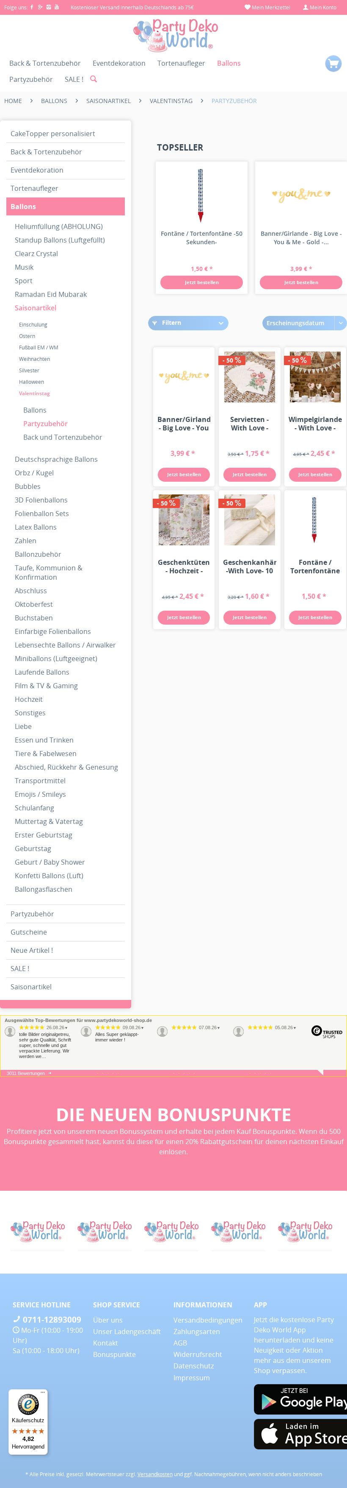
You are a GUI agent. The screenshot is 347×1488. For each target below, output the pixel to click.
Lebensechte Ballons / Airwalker (65, 645)
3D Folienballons (41, 500)
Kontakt (105, 1343)
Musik (24, 267)
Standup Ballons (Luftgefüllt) (60, 240)
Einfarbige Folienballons (53, 631)
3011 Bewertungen (26, 1073)
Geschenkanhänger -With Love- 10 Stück (249, 566)
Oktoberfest (34, 604)
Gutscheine (29, 932)
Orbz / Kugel (34, 472)
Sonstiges (30, 712)
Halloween (31, 381)
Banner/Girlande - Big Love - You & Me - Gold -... (301, 237)
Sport (24, 280)
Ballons (23, 206)
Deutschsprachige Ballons (56, 459)
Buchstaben (34, 618)
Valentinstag (34, 393)
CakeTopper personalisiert (53, 133)
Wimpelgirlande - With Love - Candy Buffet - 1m (315, 423)
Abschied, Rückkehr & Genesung (66, 767)
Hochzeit (29, 699)
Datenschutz (194, 1366)
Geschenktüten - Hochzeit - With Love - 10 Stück (184, 566)
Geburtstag (33, 848)
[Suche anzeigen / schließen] (93, 79)
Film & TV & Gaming (46, 685)
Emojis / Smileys (40, 794)
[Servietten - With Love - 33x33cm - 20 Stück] (249, 377)
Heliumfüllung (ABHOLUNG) (59, 226)
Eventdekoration (37, 170)
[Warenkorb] (333, 63)
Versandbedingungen (208, 1320)
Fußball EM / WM (38, 347)
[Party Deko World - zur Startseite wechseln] (175, 36)
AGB (180, 1343)
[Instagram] (50, 7)
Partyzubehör (45, 423)
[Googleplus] (42, 7)
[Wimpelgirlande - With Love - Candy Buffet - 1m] (315, 377)
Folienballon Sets (42, 513)
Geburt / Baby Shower (50, 862)
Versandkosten (155, 1474)
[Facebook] (33, 7)
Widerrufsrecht (198, 1354)
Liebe (23, 726)
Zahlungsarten (197, 1331)
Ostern (27, 336)
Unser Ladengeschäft (127, 1331)
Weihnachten (34, 359)
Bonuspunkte (114, 1354)
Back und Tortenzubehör (62, 437)
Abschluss (31, 590)
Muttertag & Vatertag (49, 821)
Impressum (192, 1377)
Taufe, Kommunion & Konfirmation (49, 572)
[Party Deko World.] (38, 1232)
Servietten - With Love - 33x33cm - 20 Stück (250, 423)
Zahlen (25, 540)
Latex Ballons (36, 527)
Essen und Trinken (44, 740)
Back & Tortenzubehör (46, 151)
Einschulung (33, 324)
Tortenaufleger (34, 188)
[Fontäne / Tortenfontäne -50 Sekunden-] (201, 195)
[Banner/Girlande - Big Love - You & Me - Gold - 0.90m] (301, 195)
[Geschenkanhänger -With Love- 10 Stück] (249, 519)
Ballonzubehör (38, 554)
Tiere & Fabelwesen (46, 753)
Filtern (170, 322)
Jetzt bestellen (202, 282)
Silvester (29, 370)
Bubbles (28, 486)
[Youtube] (57, 7)
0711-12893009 (51, 1319)
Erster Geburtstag (43, 835)
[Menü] (43, 1394)
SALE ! (20, 968)
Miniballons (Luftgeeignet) (56, 658)
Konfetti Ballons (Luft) (49, 875)
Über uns (108, 1320)
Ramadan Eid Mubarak (51, 294)
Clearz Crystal (36, 253)
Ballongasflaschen (43, 889)
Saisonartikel (35, 308)
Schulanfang (34, 807)
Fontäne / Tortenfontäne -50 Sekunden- (201, 237)
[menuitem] (267, 7)
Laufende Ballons (42, 672)
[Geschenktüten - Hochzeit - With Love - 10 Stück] (184, 519)
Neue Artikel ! (32, 950)
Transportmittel (40, 780)
